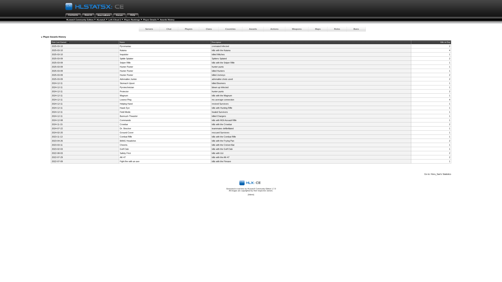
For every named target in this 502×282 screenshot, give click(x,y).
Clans (209, 29)
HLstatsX (101, 20)
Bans (356, 29)
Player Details (150, 20)
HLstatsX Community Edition (80, 20)
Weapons (297, 29)
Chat (168, 29)
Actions (274, 29)
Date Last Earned (59, 42)
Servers (149, 29)
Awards (253, 29)
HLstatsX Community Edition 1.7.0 (261, 189)
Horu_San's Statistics (441, 174)
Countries (230, 29)
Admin (251, 195)
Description (216, 42)
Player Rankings (132, 20)
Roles (337, 29)
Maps (318, 29)
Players (188, 29)
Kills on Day (445, 42)
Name (122, 42)
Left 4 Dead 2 (114, 20)
